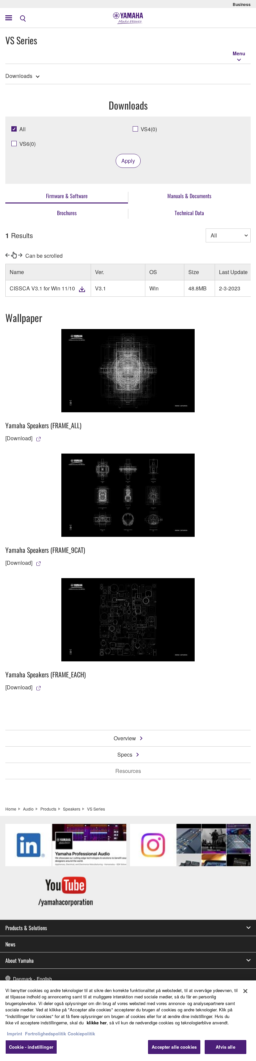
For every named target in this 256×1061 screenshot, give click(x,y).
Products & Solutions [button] (26, 928)
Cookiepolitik (81, 1033)
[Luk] (245, 991)
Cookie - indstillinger (31, 1047)
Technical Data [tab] (189, 213)
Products (48, 809)
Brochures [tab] (67, 213)
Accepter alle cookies (174, 1047)
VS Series (96, 809)
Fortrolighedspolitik (45, 1033)
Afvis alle (225, 1047)
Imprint (14, 1033)
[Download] (18, 438)
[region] (128, 1020)
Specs (124, 754)
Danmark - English (32, 978)
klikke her (97, 1022)
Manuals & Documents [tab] (189, 196)
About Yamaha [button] (19, 960)
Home (10, 809)
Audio (28, 809)
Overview (125, 738)
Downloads (18, 76)
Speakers (71, 809)
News (10, 944)
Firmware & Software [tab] (67, 196)
